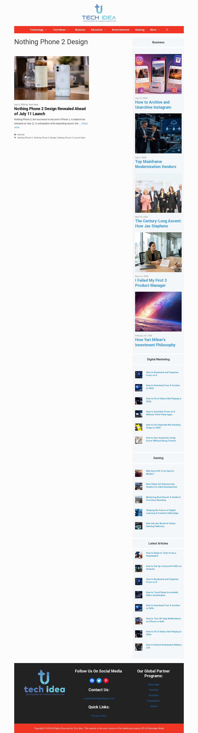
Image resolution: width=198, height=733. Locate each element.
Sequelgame (153, 700)
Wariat (153, 706)
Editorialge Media (156, 728)
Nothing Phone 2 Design (45, 138)
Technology (36, 29)
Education (96, 29)
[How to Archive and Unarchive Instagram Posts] (158, 91)
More (153, 29)
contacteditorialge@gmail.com (99, 698)
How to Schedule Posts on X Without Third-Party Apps (160, 413)
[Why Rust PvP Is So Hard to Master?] (138, 474)
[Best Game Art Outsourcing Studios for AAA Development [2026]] (138, 487)
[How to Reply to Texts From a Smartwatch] (138, 556)
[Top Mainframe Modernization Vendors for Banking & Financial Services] (158, 151)
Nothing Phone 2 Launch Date (71, 138)
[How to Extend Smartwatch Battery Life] (138, 648)
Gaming (140, 29)
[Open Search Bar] (167, 29)
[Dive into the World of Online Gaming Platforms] (138, 527)
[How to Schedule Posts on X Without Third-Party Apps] (138, 415)
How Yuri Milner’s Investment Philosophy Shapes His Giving (155, 344)
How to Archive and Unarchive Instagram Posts (153, 107)
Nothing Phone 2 (25, 138)
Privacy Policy (99, 716)
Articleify (153, 690)
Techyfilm (153, 695)
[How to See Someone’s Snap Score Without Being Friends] (138, 441)
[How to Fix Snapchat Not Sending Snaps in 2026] (138, 428)
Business (80, 29)
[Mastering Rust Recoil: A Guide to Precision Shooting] (138, 501)
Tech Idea (78, 728)
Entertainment (120, 29)
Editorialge (153, 684)
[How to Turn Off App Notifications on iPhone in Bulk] (138, 622)
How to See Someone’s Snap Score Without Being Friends (161, 439)
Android (20, 135)
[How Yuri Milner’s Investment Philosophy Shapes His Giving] (158, 329)
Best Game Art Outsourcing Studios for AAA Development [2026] (161, 487)
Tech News (59, 29)
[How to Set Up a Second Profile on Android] (138, 569)
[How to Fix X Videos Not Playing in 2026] (138, 402)
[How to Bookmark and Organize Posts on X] (138, 376)
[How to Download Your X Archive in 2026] (138, 389)
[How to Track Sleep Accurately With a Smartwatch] (138, 596)
